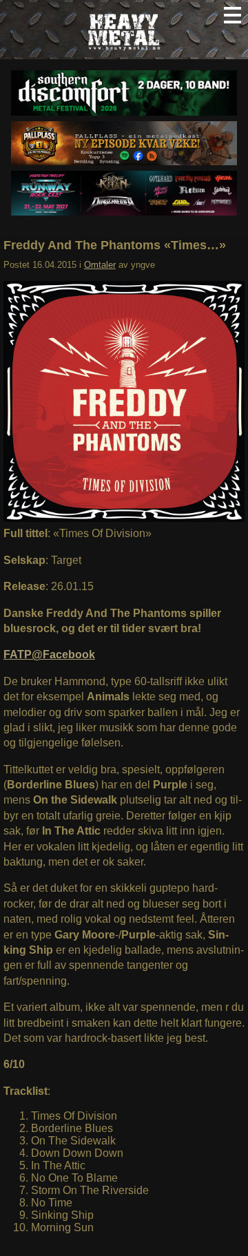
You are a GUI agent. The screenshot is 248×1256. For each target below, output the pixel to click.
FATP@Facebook (49, 654)
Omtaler (100, 265)
